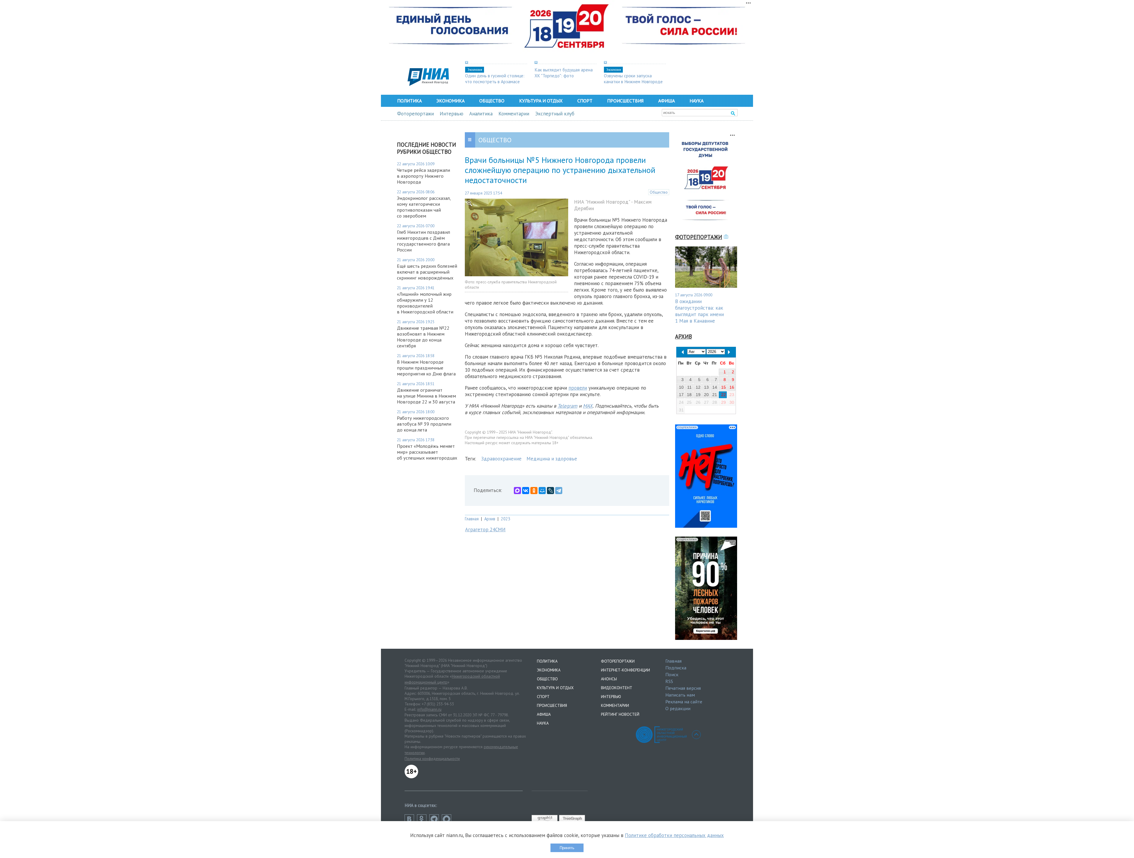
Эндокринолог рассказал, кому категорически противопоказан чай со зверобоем (424, 207)
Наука (696, 101)
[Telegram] (558, 490)
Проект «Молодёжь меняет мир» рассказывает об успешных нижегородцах (427, 452)
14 (714, 387)
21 (714, 394)
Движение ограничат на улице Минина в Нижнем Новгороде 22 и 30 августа (426, 396)
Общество (491, 101)
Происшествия (625, 101)
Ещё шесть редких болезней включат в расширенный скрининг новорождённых (427, 272)
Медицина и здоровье (552, 458)
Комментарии (513, 113)
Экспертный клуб (554, 113)
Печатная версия (683, 688)
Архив (489, 519)
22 (723, 394)
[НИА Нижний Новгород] (428, 84)
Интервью (451, 113)
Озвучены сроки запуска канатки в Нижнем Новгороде (633, 78)
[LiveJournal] (550, 490)
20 (706, 394)
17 (681, 394)
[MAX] (517, 490)
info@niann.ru (429, 709)
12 (698, 387)
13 (706, 387)
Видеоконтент (616, 687)
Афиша (666, 101)
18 (689, 394)
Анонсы (609, 679)
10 (681, 387)
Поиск (671, 674)
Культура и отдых (541, 101)
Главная (472, 519)
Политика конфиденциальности (432, 758)
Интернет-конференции (625, 670)
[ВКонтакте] (525, 490)
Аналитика (481, 113)
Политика (409, 101)
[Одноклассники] (533, 490)
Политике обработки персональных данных (674, 835)
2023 (505, 519)
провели (577, 388)
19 (698, 394)
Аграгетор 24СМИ (485, 529)
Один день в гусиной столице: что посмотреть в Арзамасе (494, 78)
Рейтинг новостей (620, 714)
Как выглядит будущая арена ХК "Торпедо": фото (564, 73)
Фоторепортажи (415, 113)
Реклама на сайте (683, 702)
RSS (669, 681)
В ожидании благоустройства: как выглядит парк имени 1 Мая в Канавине (699, 311)
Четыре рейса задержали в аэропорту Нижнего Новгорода (423, 176)
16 (731, 387)
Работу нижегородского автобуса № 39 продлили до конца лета (424, 424)
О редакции (677, 708)
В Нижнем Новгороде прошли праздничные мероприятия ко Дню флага (426, 368)
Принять (567, 848)
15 (723, 387)
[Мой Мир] (542, 490)
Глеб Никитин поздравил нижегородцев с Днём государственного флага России (423, 241)
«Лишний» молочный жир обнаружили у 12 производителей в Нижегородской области (425, 303)
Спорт (584, 101)
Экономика (450, 101)
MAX (588, 406)
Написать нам (680, 695)
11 (689, 387)
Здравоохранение (501, 458)
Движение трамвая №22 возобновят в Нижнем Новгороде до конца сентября (423, 337)
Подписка (675, 668)
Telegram (567, 406)
